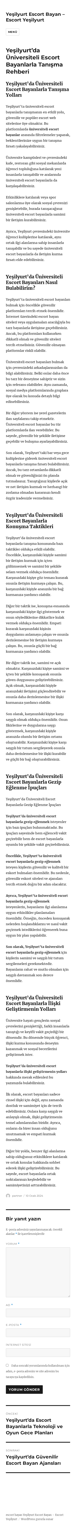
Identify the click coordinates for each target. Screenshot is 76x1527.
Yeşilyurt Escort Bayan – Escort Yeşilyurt (35, 17)
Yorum (13, 1244)
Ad (9, 1305)
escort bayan (14, 1515)
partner (17, 1195)
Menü (12, 31)
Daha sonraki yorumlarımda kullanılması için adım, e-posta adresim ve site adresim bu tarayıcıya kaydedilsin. (38, 1371)
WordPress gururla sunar (37, 1519)
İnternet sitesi (18, 1344)
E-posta (14, 1325)
